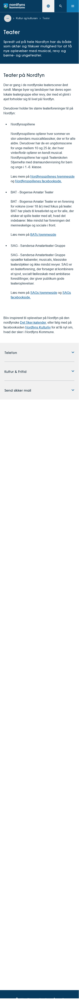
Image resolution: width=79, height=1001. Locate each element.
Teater (46, 18)
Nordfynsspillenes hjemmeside (52, 176)
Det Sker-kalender (33, 322)
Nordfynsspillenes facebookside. (38, 181)
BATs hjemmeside (43, 234)
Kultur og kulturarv (27, 18)
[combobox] (48, 6)
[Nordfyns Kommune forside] (14, 6)
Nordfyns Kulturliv (38, 327)
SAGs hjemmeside (43, 292)
